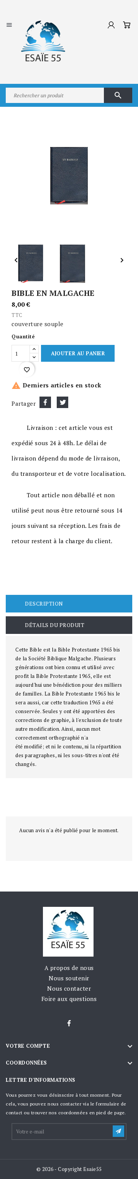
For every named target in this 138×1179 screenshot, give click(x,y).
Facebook (69, 1023)
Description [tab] (44, 603)
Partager (45, 402)
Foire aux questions (69, 999)
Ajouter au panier (78, 353)
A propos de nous (69, 968)
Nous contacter (69, 988)
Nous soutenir (69, 978)
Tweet (62, 402)
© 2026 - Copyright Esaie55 (69, 1169)
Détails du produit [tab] (54, 625)
